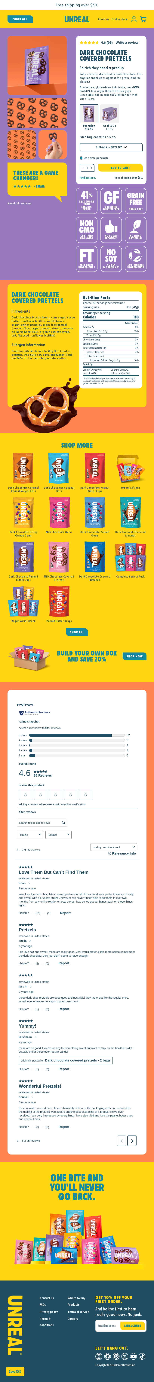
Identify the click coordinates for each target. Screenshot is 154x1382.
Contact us (47, 1298)
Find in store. (88, 177)
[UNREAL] (77, 19)
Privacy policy (49, 1312)
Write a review (127, 42)
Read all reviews (20, 203)
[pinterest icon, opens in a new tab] (116, 1356)
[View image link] (21, 1325)
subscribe (132, 1326)
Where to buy (76, 1298)
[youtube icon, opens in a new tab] (133, 1356)
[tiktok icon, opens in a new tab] (142, 1356)
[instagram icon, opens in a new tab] (98, 1356)
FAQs (43, 1305)
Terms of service (78, 1312)
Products (73, 1305)
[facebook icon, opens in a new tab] (107, 1356)
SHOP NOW (134, 656)
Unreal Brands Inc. (125, 1365)
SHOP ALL (77, 632)
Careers (73, 1319)
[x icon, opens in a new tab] (124, 1356)
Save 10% (15, 1371)
